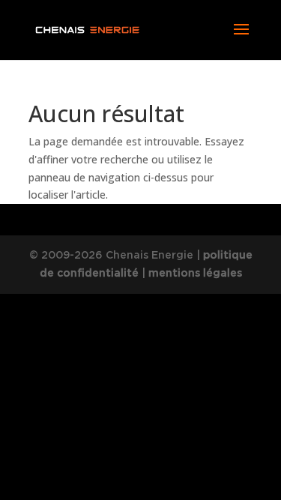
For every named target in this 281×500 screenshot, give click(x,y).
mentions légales (195, 273)
